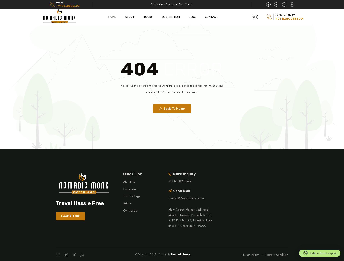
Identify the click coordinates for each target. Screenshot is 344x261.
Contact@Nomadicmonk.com (186, 198)
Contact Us (130, 210)
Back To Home (174, 108)
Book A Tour (70, 216)
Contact (211, 16)
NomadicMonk (180, 254)
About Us (129, 182)
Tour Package (132, 196)
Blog (192, 16)
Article (127, 203)
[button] (319, 253)
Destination (171, 16)
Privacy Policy (250, 255)
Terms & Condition (276, 255)
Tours (148, 16)
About (130, 16)
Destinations (131, 189)
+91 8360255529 (68, 6)
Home (112, 16)
